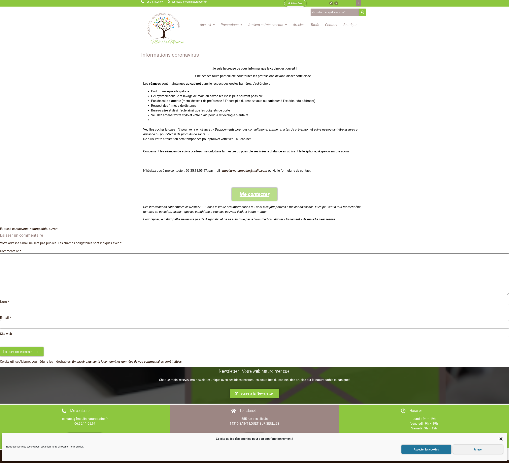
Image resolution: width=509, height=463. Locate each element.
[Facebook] (331, 3)
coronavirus (20, 229)
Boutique (350, 25)
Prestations (230, 25)
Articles (298, 25)
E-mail (5, 317)
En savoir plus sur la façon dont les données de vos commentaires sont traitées (127, 361)
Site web (6, 333)
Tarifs (314, 25)
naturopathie (38, 229)
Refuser (478, 449)
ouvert (53, 229)
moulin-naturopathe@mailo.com (244, 170)
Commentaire (10, 251)
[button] (501, 439)
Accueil (205, 25)
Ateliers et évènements (265, 25)
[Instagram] (336, 3)
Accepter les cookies (426, 449)
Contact (331, 25)
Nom (4, 301)
